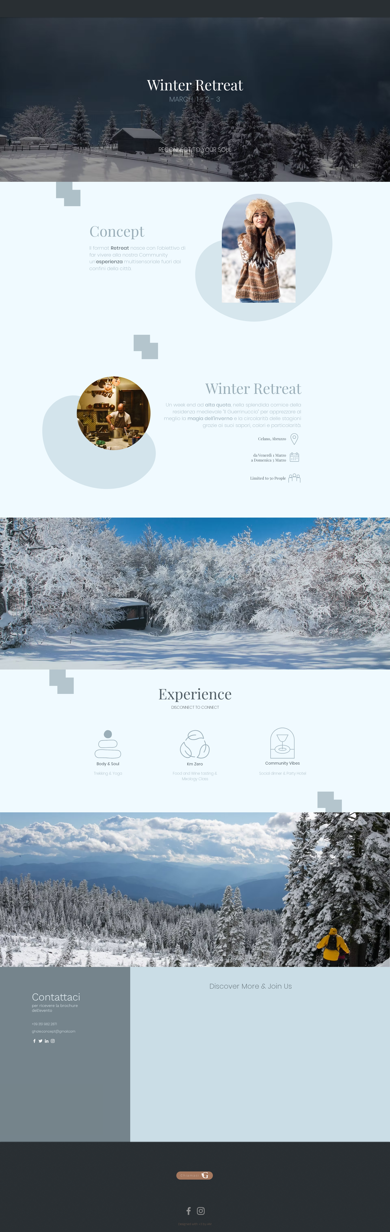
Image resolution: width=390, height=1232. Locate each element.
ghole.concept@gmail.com (53, 1031)
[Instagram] (52, 1040)
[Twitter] (40, 1040)
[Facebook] (34, 1040)
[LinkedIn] (46, 1040)
